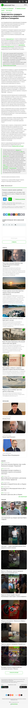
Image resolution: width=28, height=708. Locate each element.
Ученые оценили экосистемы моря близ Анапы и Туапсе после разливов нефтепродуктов (13, 292)
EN (4, 1)
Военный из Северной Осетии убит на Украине (13, 484)
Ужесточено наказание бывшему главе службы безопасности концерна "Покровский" (13, 264)
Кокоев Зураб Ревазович (9, 437)
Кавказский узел (10, 39)
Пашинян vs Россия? (21, 8)
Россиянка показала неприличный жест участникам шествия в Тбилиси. (11, 668)
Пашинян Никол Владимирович (11, 455)
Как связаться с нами (12, 684)
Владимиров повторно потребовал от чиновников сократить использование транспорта (11, 471)
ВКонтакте (5, 168)
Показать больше (14, 672)
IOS (8, 156)
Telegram (18, 150)
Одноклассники (12, 168)
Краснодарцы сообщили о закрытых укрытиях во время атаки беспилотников (13, 368)
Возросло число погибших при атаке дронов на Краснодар (12, 390)
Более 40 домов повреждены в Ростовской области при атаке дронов (14, 342)
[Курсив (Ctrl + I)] (6, 225)
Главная (2, 10)
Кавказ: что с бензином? (8, 8)
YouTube (6, 166)
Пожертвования (24, 684)
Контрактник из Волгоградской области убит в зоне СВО (13, 489)
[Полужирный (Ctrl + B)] (3, 225)
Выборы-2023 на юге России (9, 65)
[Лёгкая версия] (7, 1)
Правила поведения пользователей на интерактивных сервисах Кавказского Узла (14, 699)
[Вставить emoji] (15, 225)
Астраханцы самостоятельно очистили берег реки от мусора (13, 319)
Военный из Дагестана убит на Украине (11, 494)
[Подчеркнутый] (9, 225)
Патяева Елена (6, 418)
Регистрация (14, 238)
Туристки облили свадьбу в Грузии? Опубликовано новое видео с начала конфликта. (14, 595)
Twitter (4, 165)
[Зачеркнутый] (12, 225)
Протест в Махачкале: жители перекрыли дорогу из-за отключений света (12, 571)
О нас (2, 684)
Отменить (14, 242)
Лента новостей (9, 10)
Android (4, 156)
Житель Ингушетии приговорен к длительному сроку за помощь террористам (13, 478)
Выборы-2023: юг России (17, 146)
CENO (21, 151)
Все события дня (23, 496)
